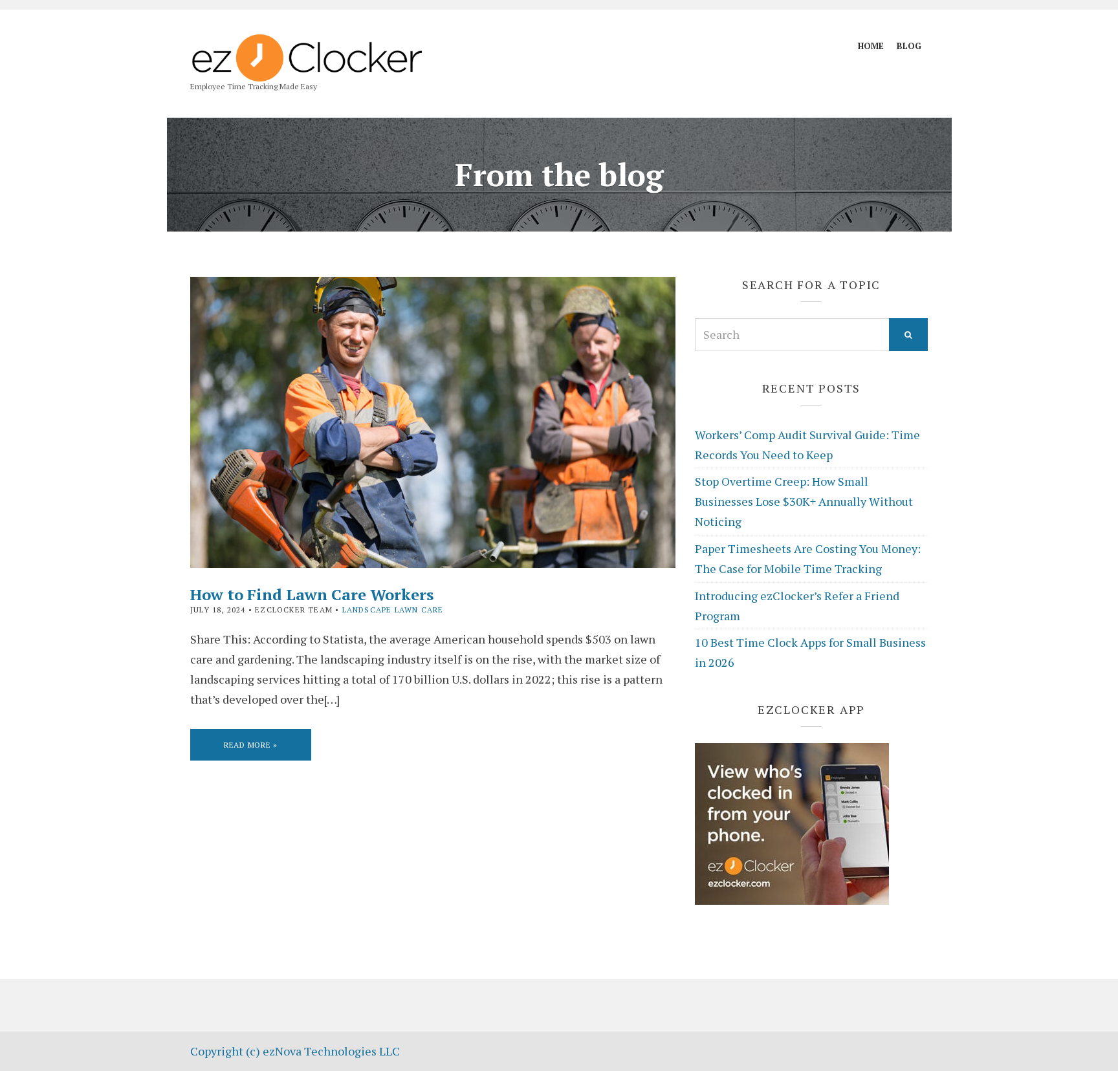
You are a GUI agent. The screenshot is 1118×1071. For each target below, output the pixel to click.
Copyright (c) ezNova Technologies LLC (295, 1051)
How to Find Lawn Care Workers (311, 594)
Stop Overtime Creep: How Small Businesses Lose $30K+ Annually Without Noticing (804, 501)
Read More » (251, 745)
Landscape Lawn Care (393, 609)
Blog (909, 46)
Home (871, 46)
